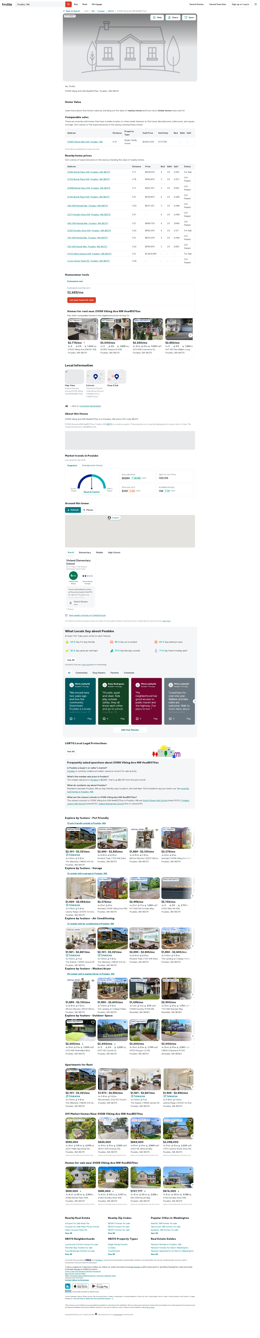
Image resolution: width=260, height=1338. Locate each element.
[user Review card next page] (195, 701)
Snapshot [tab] (72, 465)
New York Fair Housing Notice (75, 1273)
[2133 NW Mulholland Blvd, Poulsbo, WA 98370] (81, 1030)
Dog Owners (99, 672)
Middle (99, 552)
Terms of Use (142, 1296)
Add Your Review (130, 730)
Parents (115, 672)
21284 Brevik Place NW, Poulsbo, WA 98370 (88, 172)
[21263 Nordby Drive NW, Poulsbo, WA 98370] (113, 1177)
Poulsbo (101, 11)
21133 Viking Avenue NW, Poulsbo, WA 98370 (89, 253)
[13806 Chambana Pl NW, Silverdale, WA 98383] (176, 1030)
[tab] (73, 510)
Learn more (166, 621)
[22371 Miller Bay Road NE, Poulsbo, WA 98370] (81, 1128)
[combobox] (43, 4)
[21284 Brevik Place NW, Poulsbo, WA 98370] (81, 1177)
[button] (68, 4)
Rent (84, 4)
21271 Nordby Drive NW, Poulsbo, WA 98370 (88, 214)
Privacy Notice (174, 1296)
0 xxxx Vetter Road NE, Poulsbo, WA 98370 (88, 261)
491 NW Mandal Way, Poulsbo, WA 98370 (87, 237)
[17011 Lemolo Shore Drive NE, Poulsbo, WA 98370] (178, 1128)
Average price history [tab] (92, 465)
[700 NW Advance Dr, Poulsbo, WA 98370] (113, 838)
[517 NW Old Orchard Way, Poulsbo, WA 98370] (144, 888)
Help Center (118, 1314)
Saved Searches (217, 4)
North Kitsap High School (155, 800)
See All (72, 660)
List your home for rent (82, 300)
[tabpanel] (130, 321)
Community (81, 672)
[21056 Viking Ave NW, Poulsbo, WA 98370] (176, 838)
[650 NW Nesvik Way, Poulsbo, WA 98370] (146, 1177)
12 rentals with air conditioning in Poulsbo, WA (90, 923)
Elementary (85, 552)
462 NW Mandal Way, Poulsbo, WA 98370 (87, 205)
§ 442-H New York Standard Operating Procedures (82, 1271)
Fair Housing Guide (100, 1296)
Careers (110, 1296)
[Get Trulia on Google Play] (100, 1286)
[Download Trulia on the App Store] (81, 1286)
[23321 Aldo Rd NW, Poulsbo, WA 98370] (176, 888)
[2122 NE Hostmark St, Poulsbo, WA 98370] (113, 1079)
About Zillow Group (84, 1296)
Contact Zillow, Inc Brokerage (77, 1280)
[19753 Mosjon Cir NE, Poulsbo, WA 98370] (144, 1030)
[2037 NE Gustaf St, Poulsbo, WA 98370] (113, 1030)
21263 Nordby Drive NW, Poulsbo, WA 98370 (89, 230)
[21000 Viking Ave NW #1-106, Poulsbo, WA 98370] (83, 329)
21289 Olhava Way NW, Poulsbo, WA (85, 141)
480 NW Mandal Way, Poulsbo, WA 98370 (87, 223)
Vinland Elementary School (111, 803)
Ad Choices (184, 1296)
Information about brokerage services (82, 1276)
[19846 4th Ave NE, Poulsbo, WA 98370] (81, 838)
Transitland (99, 1260)
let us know (150, 1307)
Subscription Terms (155, 1296)
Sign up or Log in (240, 4)
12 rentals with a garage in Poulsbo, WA (87, 873)
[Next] (190, 335)
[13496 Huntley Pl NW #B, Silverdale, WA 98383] (144, 988)
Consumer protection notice (106, 1276)
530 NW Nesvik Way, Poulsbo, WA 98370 (87, 246)
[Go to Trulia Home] (8, 4)
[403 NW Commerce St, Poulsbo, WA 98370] (148, 329)
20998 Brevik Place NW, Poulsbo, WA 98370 (88, 188)
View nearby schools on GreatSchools (87, 615)
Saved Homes (196, 4)
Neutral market (92, 492)
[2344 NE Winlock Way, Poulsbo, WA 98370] (146, 1128)
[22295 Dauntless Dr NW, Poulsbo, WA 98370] (176, 938)
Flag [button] (89, 719)
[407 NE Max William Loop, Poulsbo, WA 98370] (180, 329)
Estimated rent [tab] (75, 281)
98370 (111, 11)
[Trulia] (67, 1286)
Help (165, 1296)
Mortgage (97, 4)
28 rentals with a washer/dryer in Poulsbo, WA (90, 974)
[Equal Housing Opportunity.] (96, 1314)
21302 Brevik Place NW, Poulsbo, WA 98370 (88, 179)
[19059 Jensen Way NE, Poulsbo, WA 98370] (81, 938)
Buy (76, 4)
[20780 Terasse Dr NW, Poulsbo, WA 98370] (115, 329)
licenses (137, 1267)
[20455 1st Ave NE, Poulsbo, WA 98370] (81, 888)
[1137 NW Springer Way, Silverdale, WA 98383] (176, 988)
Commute (129, 672)
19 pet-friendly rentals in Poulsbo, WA (86, 823)
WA (93, 11)
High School (114, 552)
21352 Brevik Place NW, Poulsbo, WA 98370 (88, 197)
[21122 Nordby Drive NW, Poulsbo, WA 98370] (178, 1177)
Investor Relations (130, 1296)
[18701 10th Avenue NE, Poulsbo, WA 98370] (113, 1128)
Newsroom (119, 1296)
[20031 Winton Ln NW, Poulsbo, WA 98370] (144, 838)
